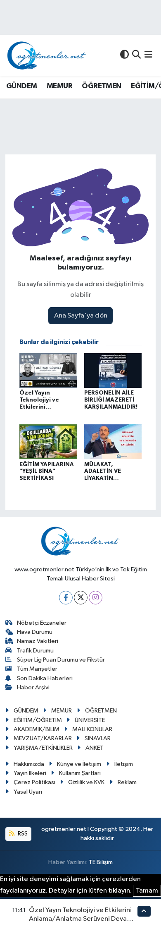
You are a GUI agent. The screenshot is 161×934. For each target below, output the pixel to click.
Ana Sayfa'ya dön (80, 315)
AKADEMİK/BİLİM (36, 729)
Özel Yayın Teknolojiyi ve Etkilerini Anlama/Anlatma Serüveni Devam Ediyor (81, 919)
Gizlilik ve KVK (86, 782)
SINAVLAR (98, 738)
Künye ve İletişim (79, 764)
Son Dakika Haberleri (45, 678)
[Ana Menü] (148, 55)
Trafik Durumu (35, 651)
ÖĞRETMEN (101, 86)
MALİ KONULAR (92, 729)
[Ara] (136, 55)
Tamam (147, 890)
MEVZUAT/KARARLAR (43, 738)
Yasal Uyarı (28, 792)
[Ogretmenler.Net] (46, 55)
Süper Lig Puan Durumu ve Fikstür (61, 660)
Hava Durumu (34, 632)
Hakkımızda (29, 764)
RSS (22, 833)
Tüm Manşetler (37, 669)
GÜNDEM (21, 86)
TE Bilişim (101, 862)
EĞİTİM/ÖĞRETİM (38, 720)
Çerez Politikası (34, 782)
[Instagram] (95, 597)
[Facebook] (66, 597)
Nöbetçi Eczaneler (41, 623)
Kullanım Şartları (80, 773)
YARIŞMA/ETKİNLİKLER (43, 748)
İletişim (123, 764)
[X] (81, 597)
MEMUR (59, 86)
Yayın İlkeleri (30, 773)
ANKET (94, 748)
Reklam (127, 782)
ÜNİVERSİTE (90, 720)
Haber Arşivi (33, 687)
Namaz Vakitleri (37, 641)
